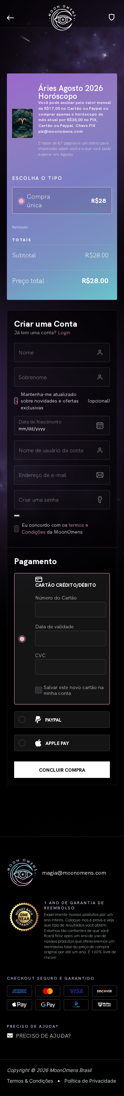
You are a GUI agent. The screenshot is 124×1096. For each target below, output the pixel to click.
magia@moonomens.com (74, 872)
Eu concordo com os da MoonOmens (55, 528)
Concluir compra (62, 769)
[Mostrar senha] (17, 516)
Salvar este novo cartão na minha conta (74, 690)
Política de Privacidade (90, 1081)
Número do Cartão (56, 598)
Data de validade (54, 626)
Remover (20, 227)
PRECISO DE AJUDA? (43, 1035)
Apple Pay (57, 743)
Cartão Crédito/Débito (66, 585)
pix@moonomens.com (60, 131)
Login (64, 332)
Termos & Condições (30, 1081)
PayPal (54, 720)
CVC (40, 655)
